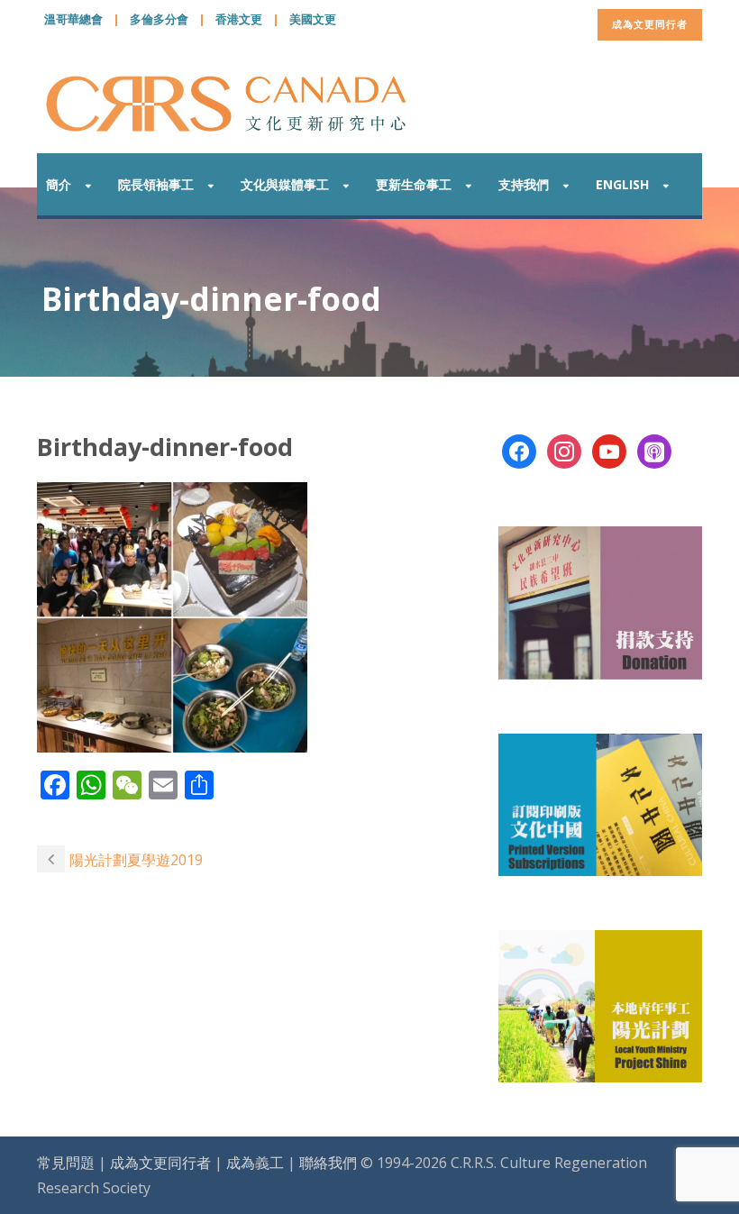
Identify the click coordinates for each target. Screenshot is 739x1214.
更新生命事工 (414, 184)
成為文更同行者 (650, 24)
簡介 (58, 184)
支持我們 (523, 184)
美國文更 (312, 19)
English (622, 184)
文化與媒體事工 (285, 184)
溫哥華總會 (73, 19)
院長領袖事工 (156, 184)
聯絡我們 (328, 1163)
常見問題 (66, 1163)
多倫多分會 (159, 19)
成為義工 (255, 1163)
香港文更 (238, 19)
